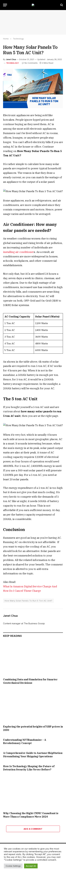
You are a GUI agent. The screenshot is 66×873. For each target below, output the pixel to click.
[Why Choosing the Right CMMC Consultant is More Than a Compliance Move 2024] (33, 792)
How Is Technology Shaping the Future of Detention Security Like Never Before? (28, 768)
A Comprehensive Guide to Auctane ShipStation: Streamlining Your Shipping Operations (33, 754)
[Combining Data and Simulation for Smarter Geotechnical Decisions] (33, 658)
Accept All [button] (31, 866)
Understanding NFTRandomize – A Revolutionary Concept (24, 741)
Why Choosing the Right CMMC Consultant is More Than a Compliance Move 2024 (30, 815)
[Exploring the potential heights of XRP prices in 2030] (33, 706)
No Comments (31, 63)
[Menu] (5, 5)
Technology (12, 63)
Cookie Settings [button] (13, 866)
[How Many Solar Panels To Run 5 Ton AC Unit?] (33, 88)
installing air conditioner (18, 252)
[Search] (61, 5)
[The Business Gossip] (33, 5)
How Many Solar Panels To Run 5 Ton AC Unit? (28, 600)
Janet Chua (11, 59)
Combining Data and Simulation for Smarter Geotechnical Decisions (30, 681)
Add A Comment (33, 829)
